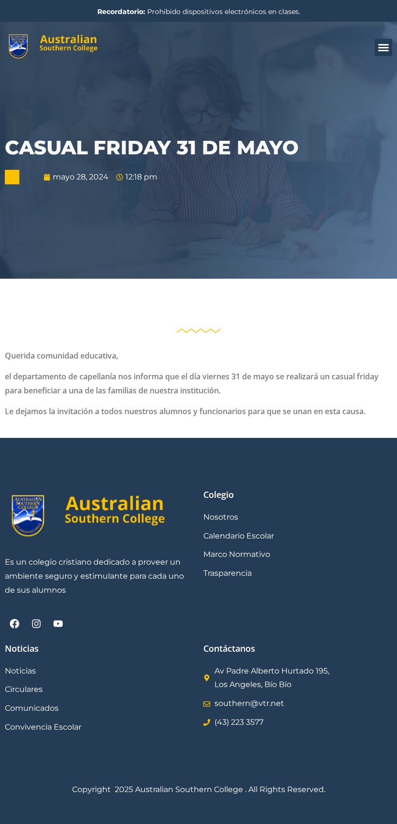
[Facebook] (14, 623)
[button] (383, 47)
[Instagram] (36, 623)
